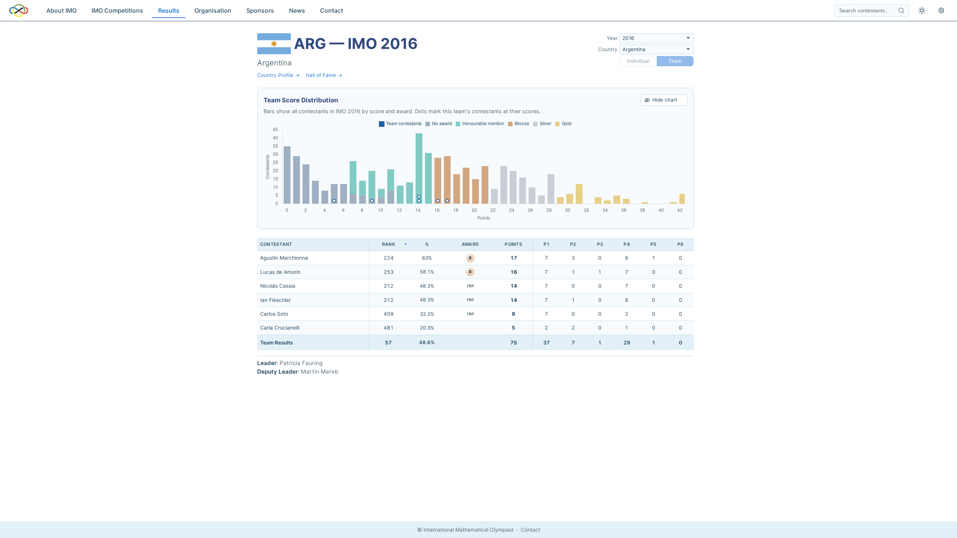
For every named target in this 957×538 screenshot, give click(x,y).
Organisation (212, 10)
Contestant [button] (276, 244)
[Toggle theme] (922, 10)
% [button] (427, 244)
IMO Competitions (117, 10)
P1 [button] (547, 244)
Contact (331, 10)
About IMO (61, 10)
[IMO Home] (18, 10)
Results (168, 10)
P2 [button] (573, 244)
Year (612, 38)
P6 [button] (680, 244)
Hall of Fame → (324, 75)
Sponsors (260, 10)
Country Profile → (278, 75)
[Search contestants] (901, 10)
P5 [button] (653, 244)
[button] (388, 244)
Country (608, 49)
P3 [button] (600, 244)
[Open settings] (941, 10)
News (297, 10)
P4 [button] (627, 244)
